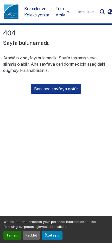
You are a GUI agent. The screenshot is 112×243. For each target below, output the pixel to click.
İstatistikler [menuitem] (84, 11)
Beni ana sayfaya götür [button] (56, 88)
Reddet (31, 235)
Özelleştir (52, 235)
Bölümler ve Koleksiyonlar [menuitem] (36, 11)
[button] (11, 12)
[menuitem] (61, 12)
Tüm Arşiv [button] (60, 11)
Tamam (12, 235)
